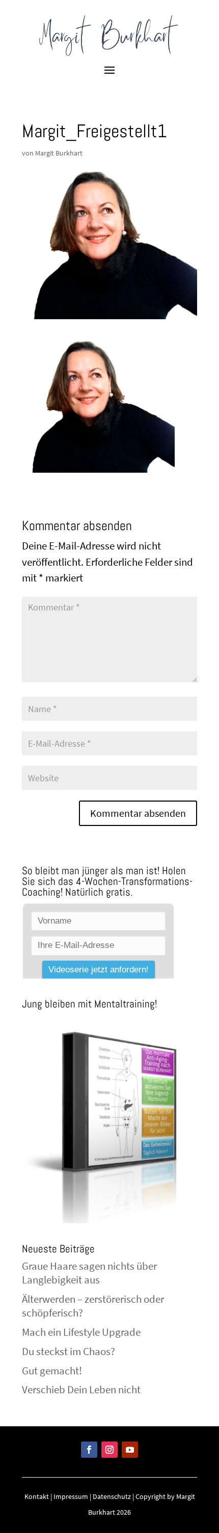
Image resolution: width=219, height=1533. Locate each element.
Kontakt (36, 1496)
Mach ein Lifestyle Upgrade (81, 1332)
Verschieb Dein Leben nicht (81, 1389)
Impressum (70, 1496)
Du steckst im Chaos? (68, 1351)
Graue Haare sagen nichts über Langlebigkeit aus (89, 1272)
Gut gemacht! (52, 1370)
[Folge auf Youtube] (130, 1450)
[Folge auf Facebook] (89, 1450)
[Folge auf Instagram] (109, 1450)
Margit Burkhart (59, 153)
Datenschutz (112, 1496)
